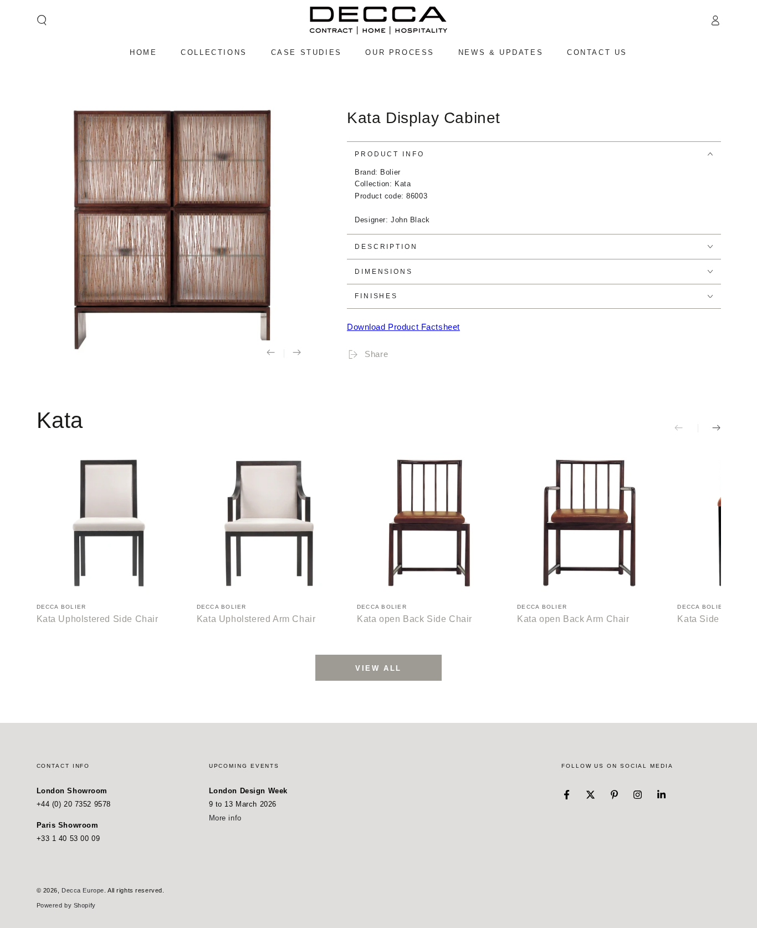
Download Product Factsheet (403, 327)
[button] (41, 20)
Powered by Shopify (66, 905)
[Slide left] (271, 353)
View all (378, 668)
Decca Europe (83, 890)
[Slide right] (297, 353)
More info (225, 818)
